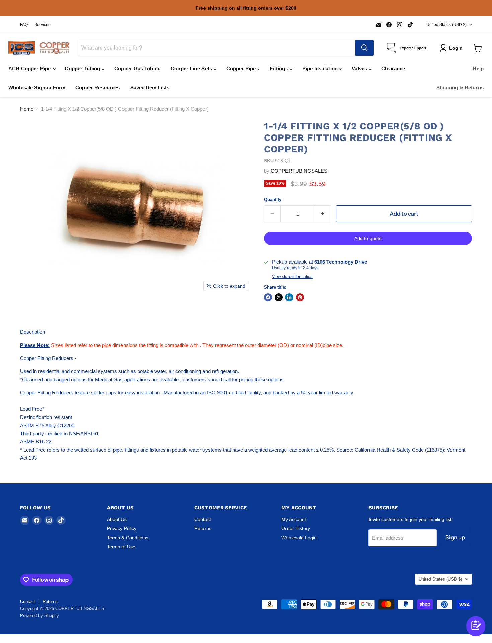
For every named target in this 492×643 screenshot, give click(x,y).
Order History (295, 528)
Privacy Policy (121, 528)
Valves (360, 68)
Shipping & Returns (460, 87)
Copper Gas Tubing (137, 68)
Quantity (272, 199)
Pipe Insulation (320, 68)
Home (26, 109)
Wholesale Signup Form (36, 87)
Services (42, 24)
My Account (293, 519)
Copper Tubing (83, 68)
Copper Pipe (241, 68)
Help (478, 68)
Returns (202, 528)
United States (446, 24)
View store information (292, 276)
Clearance (393, 68)
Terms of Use (121, 546)
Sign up (455, 537)
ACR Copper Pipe (30, 68)
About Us (117, 519)
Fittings (279, 68)
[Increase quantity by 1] (323, 213)
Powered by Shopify (39, 615)
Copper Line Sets (192, 68)
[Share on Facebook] (268, 297)
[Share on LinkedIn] (289, 297)
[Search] (364, 48)
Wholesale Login (299, 537)
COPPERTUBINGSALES (299, 171)
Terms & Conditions (127, 537)
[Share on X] (279, 297)
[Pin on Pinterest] (300, 297)
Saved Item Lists (149, 87)
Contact (202, 519)
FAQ (24, 24)
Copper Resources (97, 87)
